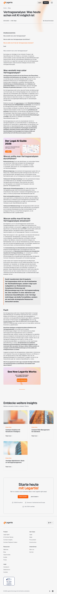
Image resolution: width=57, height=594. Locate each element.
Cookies (5, 572)
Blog (4, 552)
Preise (5, 560)
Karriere (31, 552)
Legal (30, 534)
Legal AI (24, 227)
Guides (5, 557)
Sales (30, 537)
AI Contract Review (8, 537)
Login (39, 2)
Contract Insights (7, 539)
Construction (32, 542)
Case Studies (6, 554)
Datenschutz (6, 569)
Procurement (32, 539)
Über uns (31, 549)
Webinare (5, 549)
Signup (46, 2)
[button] (52, 2)
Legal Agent (6, 534)
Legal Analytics (20, 103)
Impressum (6, 567)
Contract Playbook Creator (10, 542)
